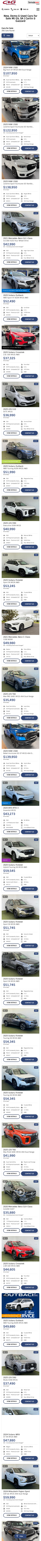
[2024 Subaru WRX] (20, 1419)
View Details (12, 91)
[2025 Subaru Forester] (20, 565)
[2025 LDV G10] (20, 394)
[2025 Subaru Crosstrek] (20, 337)
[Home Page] (9, 3)
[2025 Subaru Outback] (20, 280)
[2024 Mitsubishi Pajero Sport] (20, 1476)
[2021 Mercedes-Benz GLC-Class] (20, 223)
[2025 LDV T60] (20, 679)
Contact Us (29, 91)
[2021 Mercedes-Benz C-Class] (20, 622)
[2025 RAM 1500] (20, 109)
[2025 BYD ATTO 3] (20, 793)
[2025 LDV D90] (20, 508)
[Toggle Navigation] (37, 9)
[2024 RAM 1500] (20, 52)
